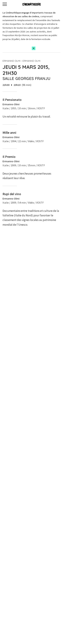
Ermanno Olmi (11, 61)
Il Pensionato (12, 99)
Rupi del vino (12, 194)
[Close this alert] (33, 48)
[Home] (32, 4)
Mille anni (9, 132)
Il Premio (9, 156)
